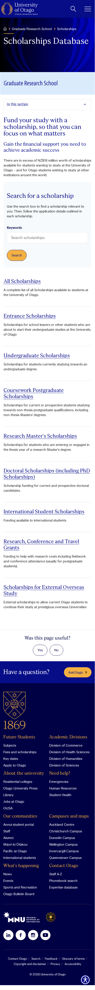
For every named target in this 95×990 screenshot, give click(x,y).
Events (8, 880)
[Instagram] (33, 935)
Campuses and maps (69, 816)
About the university (23, 773)
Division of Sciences (64, 765)
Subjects (9, 745)
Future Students (19, 737)
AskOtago (75, 672)
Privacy (55, 963)
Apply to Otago (14, 765)
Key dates (10, 758)
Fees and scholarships (19, 752)
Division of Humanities (65, 758)
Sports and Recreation (20, 887)
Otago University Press (20, 788)
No (56, 650)
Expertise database (63, 887)
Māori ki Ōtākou (15, 844)
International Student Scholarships (44, 512)
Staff (6, 831)
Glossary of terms (73, 958)
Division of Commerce (65, 745)
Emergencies (58, 781)
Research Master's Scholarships (40, 436)
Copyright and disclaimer (30, 963)
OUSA (8, 808)
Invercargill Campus (64, 851)
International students (19, 857)
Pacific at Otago (15, 851)
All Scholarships (22, 281)
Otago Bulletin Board (18, 894)
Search (35, 958)
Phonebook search (63, 880)
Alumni (8, 837)
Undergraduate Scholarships (37, 356)
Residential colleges (17, 781)
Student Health (60, 795)
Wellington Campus (63, 844)
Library (8, 795)
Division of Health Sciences (69, 752)
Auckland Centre (61, 824)
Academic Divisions (68, 737)
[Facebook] (21, 935)
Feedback (51, 958)
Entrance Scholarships (30, 316)
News (7, 874)
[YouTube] (45, 935)
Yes (40, 650)
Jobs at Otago (13, 801)
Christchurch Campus (65, 831)
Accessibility (73, 963)
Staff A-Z (55, 874)
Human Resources (62, 788)
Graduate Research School (32, 29)
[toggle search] (73, 9)
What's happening (21, 866)
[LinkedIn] (8, 935)
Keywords (14, 227)
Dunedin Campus (62, 837)
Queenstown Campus (65, 857)
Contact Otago (63, 866)
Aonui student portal (18, 824)
